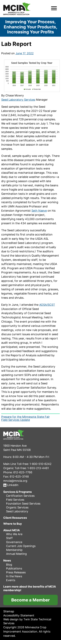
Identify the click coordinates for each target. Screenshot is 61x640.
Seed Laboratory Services (18, 99)
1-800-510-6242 (40, 464)
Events (10, 580)
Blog (9, 564)
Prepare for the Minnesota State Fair (25, 416)
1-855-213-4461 (38, 468)
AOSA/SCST (47, 304)
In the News (14, 576)
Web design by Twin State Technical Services (27, 621)
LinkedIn (12, 485)
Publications (14, 568)
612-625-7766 (22, 472)
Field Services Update (15, 420)
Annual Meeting (16, 553)
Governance (14, 542)
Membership (14, 550)
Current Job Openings (21, 546)
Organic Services (17, 507)
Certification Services (20, 495)
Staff (9, 538)
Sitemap (8, 611)
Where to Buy (12, 523)
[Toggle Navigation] (54, 8)
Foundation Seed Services (23, 503)
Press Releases (16, 572)
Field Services (15, 499)
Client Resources (15, 517)
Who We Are (14, 534)
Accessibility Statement (18, 615)
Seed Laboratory (17, 511)
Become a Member (30, 600)
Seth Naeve (39, 210)
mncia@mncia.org (15, 480)
